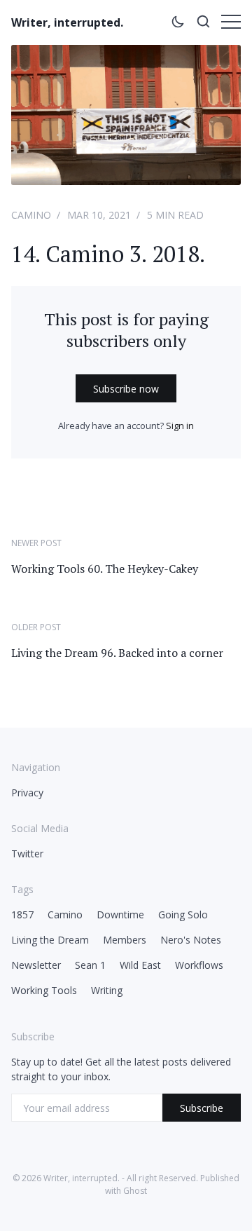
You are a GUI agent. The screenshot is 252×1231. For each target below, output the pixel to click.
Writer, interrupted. (67, 22)
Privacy (27, 792)
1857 (22, 914)
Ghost (135, 1191)
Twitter (27, 853)
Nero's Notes (190, 939)
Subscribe (201, 1108)
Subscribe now (126, 388)
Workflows (199, 965)
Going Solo (183, 914)
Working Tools (44, 990)
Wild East (140, 965)
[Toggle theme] (178, 24)
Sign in (180, 425)
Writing (106, 990)
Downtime (120, 914)
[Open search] (203, 24)
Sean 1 (90, 965)
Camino (31, 215)
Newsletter (36, 965)
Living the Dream (50, 939)
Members (124, 939)
